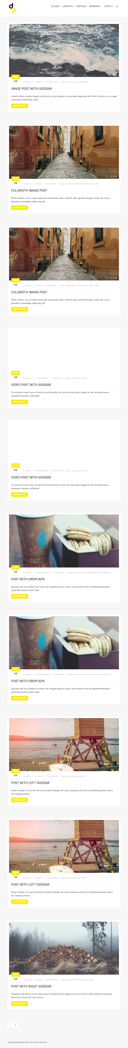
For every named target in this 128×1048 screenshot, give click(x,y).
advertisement (71, 184)
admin (28, 82)
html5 (80, 184)
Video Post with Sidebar (31, 385)
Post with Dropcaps (28, 579)
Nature (40, 82)
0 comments (52, 82)
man (86, 184)
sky (77, 82)
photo (68, 82)
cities (73, 378)
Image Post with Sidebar (31, 89)
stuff (96, 184)
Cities (39, 184)
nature (69, 776)
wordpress (83, 82)
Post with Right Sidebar (31, 986)
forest (68, 979)
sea (73, 82)
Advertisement (43, 572)
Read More (20, 105)
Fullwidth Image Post (29, 190)
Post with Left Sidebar (30, 783)
